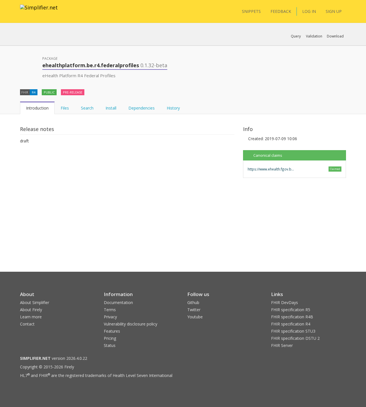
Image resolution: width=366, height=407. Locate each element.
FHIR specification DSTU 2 (295, 338)
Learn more (31, 316)
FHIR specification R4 (290, 324)
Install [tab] (111, 108)
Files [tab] (65, 108)
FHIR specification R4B (292, 316)
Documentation (118, 302)
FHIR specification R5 (290, 309)
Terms (110, 309)
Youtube (195, 316)
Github (193, 302)
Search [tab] (87, 108)
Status (110, 345)
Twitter (193, 309)
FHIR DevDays (284, 302)
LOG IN (309, 11)
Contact (27, 324)
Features (112, 331)
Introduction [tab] (37, 108)
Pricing (110, 338)
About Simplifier (34, 302)
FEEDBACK (280, 11)
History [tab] (173, 108)
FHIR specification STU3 (293, 331)
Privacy (110, 316)
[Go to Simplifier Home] (39, 11)
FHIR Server (282, 345)
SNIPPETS (251, 11)
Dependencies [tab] (141, 108)
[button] (295, 36)
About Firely (31, 309)
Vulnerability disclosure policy (130, 324)
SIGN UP (334, 11)
